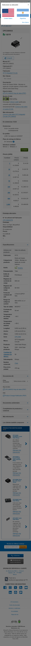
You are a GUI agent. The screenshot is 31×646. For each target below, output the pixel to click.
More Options (25, 22)
